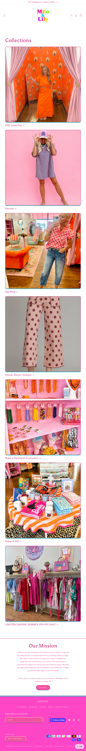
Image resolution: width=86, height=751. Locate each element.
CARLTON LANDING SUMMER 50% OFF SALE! (30, 624)
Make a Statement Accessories (21, 458)
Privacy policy (49, 746)
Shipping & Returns (62, 707)
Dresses (9, 208)
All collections (22, 707)
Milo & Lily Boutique (15, 746)
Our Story (43, 687)
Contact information (72, 746)
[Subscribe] (40, 719)
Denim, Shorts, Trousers (18, 375)
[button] (4, 15)
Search (50, 707)
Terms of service (60, 746)
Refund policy (39, 746)
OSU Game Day (13, 125)
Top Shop (10, 291)
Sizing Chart (33, 707)
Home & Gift (12, 541)
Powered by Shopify (27, 746)
